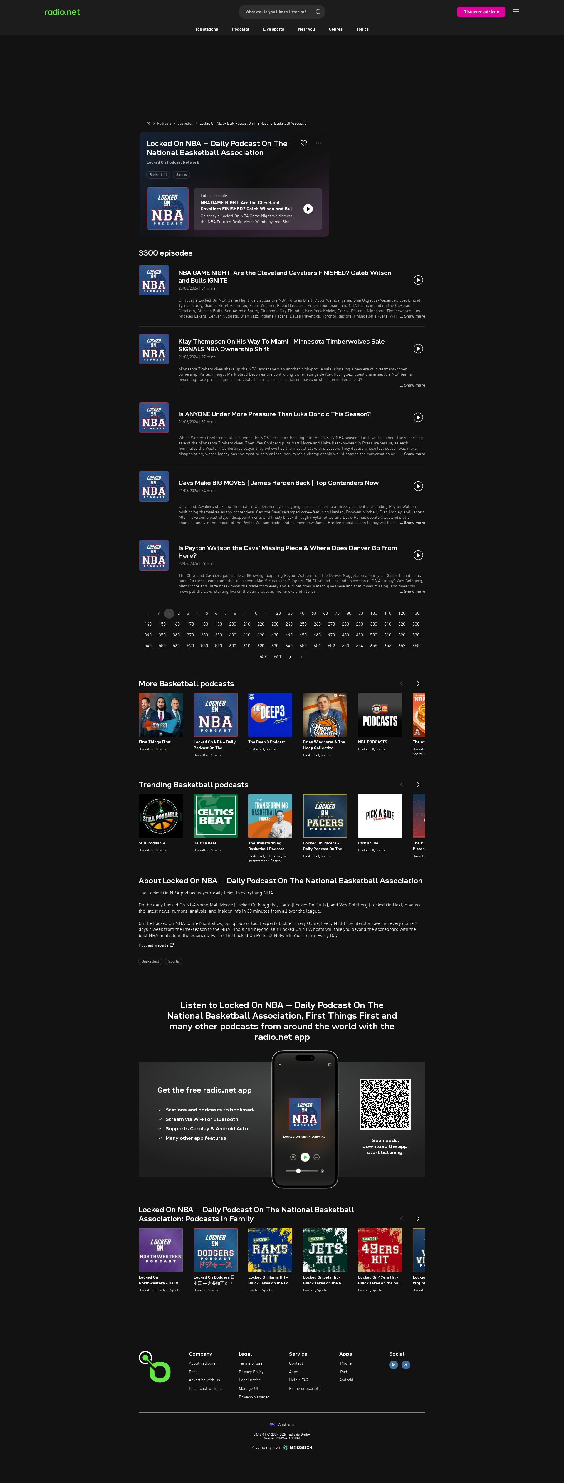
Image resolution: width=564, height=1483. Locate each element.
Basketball (158, 175)
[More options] (318, 143)
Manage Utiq (250, 1389)
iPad (343, 1372)
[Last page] (302, 657)
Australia (285, 1425)
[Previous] (401, 681)
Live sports (273, 29)
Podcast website (153, 945)
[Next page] (290, 657)
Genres (336, 29)
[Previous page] (158, 614)
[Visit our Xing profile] (406, 1365)
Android (346, 1380)
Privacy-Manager (254, 1397)
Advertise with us (204, 1380)
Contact (296, 1363)
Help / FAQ (298, 1380)
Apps (293, 1372)
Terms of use (250, 1363)
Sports (181, 175)
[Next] (418, 681)
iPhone (345, 1363)
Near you (306, 29)
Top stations (206, 29)
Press (194, 1372)
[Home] (148, 123)
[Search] (318, 11)
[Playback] (308, 209)
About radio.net (203, 1363)
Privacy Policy (251, 1372)
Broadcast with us (205, 1389)
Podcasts (240, 29)
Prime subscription (306, 1389)
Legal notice (250, 1380)
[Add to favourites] (303, 142)
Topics (363, 29)
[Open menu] (515, 11)
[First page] (147, 614)
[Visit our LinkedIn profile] (393, 1365)
